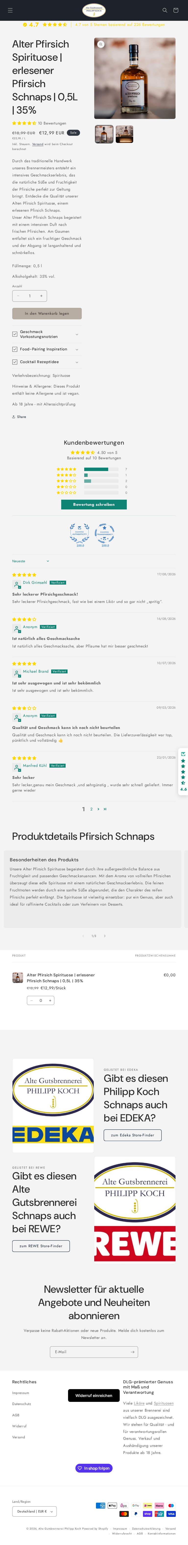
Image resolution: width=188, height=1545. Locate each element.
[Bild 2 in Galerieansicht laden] (124, 134)
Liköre (139, 1403)
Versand (38, 144)
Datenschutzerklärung (146, 1529)
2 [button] (91, 809)
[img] (24, 575)
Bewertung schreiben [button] (94, 504)
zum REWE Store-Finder (41, 1246)
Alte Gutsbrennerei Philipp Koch (59, 1529)
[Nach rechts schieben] (104, 936)
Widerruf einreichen (93, 1395)
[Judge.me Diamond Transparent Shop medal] (104, 533)
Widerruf (19, 1426)
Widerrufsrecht (122, 1533)
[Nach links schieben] (83, 936)
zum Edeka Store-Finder (132, 1135)
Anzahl (17, 286)
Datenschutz (21, 1403)
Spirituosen (164, 1403)
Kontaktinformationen (162, 1533)
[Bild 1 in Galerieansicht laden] (104, 134)
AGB (16, 1415)
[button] (10, 10)
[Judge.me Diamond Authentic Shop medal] (79, 533)
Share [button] (21, 416)
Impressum (20, 1392)
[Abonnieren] (132, 1352)
